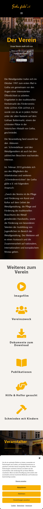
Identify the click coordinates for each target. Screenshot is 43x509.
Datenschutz (20, 505)
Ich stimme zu (21, 60)
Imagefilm (21, 296)
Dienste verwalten (21, 481)
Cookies (13, 505)
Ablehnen (21, 494)
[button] (39, 458)
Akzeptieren (21, 488)
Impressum (28, 505)
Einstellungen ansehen (21, 500)
